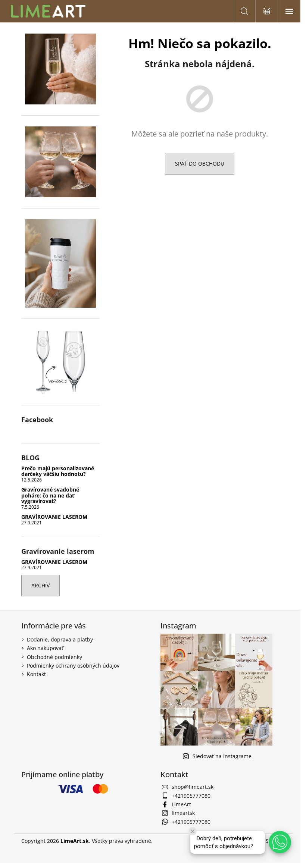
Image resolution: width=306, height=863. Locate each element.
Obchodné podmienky (54, 656)
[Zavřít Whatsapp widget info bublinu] (192, 831)
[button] (280, 842)
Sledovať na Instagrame (222, 756)
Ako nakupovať (45, 648)
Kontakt (36, 674)
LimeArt (181, 804)
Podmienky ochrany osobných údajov (73, 665)
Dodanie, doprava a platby (60, 639)
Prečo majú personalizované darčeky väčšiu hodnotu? (57, 471)
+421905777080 (191, 795)
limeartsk (183, 812)
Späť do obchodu (199, 163)
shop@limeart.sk (192, 786)
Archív (40, 585)
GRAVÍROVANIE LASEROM (54, 517)
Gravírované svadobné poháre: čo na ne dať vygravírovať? (50, 495)
